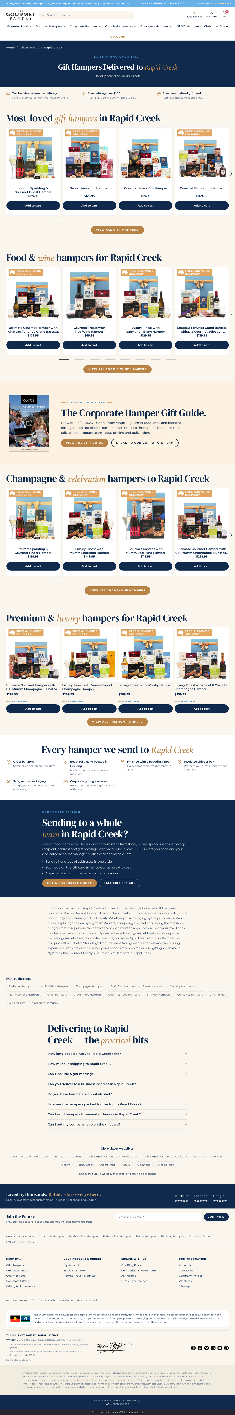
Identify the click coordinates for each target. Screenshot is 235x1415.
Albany (65, 1164)
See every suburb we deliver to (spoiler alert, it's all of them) (117, 1173)
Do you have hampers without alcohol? (80, 1094)
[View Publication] (29, 423)
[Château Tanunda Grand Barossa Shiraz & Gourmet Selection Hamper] (202, 294)
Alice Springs (165, 1164)
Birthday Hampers (158, 994)
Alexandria (143, 1164)
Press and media (87, 1300)
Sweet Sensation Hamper (89, 188)
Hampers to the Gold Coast (30, 1156)
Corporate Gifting (200, 1236)
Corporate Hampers (45, 1003)
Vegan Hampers (56, 994)
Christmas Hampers (190, 994)
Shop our (215, 3)
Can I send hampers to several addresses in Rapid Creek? (94, 1114)
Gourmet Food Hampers (124, 994)
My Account (71, 1265)
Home (10, 47)
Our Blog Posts (131, 1265)
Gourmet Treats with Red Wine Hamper (89, 329)
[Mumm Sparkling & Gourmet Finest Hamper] (33, 154)
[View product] (89, 154)
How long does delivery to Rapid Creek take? (84, 1054)
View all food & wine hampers (117, 369)
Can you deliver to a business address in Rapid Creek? (92, 1084)
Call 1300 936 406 (119, 883)
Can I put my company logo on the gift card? (84, 1124)
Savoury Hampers (181, 986)
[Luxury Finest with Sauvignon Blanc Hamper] (145, 294)
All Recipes (128, 1275)
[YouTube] (219, 1348)
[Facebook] (200, 1348)
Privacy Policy (176, 1373)
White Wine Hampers (54, 986)
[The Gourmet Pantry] (20, 15)
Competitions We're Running (140, 1270)
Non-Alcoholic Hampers (24, 994)
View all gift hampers (117, 229)
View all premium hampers (117, 721)
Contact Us (186, 1270)
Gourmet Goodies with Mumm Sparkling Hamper (145, 551)
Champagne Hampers (89, 986)
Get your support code (132, 1412)
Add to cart (33, 708)
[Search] (43, 15)
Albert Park (107, 1164)
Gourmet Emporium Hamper (202, 188)
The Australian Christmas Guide (52, 1300)
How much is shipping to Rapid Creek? (79, 1064)
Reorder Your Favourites (80, 1275)
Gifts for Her (217, 994)
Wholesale (186, 1281)
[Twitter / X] (206, 1348)
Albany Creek (85, 1164)
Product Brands (16, 1270)
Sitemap (184, 1286)
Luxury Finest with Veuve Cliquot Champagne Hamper (87, 687)
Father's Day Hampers (117, 1236)
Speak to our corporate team (145, 442)
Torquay (199, 1156)
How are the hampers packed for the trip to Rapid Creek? (94, 1104)
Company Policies (191, 1275)
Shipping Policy (154, 1373)
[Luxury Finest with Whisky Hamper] (145, 654)
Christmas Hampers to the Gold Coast (113, 1156)
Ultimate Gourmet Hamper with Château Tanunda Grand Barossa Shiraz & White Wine (33, 331)
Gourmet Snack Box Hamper (145, 188)
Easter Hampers (146, 1236)
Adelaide (216, 1156)
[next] (231, 174)
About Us (185, 1265)
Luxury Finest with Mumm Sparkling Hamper (89, 551)
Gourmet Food (16, 1275)
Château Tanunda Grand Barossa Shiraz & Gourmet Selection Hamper (202, 331)
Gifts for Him (17, 1003)
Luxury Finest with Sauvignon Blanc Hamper (145, 329)
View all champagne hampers (118, 590)
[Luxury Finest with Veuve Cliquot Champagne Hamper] (89, 654)
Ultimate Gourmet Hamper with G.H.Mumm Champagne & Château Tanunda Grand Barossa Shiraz (201, 552)
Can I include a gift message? (71, 1074)
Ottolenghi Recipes (134, 1281)
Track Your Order (75, 1270)
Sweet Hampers (153, 986)
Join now (216, 1216)
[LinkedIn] (213, 1348)
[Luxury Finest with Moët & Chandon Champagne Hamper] (202, 654)
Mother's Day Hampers (84, 1236)
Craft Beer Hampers (123, 986)
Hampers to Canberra (69, 1156)
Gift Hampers (29, 47)
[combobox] (86, 15)
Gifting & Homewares (20, 1286)
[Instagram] (193, 1348)
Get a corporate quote (69, 883)
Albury (126, 1164)
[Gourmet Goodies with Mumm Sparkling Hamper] (145, 515)
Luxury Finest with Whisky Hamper (145, 685)
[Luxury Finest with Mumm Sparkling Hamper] (89, 515)
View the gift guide (84, 442)
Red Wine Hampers (21, 986)
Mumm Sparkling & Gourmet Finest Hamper (33, 190)
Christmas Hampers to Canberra (166, 1156)
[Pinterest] (226, 1348)
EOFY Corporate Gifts (20, 1242)
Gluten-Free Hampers (88, 994)
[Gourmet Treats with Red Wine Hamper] (89, 294)
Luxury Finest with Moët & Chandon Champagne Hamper (202, 687)
